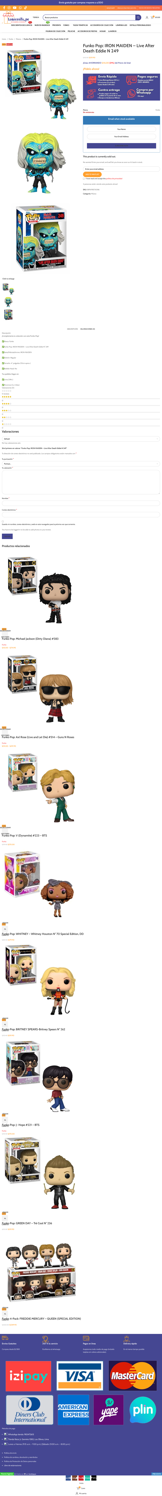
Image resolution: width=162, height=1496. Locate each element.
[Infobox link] (20, 1343)
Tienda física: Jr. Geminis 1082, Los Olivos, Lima (28, 1439)
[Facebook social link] (4, 8)
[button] (5, 1314)
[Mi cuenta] (147, 17)
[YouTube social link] (15, 8)
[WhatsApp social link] (20, 8)
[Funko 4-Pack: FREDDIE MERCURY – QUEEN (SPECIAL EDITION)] (40, 1269)
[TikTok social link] (25, 8)
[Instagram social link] (9, 8)
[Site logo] (15, 17)
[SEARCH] (138, 17)
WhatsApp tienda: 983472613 (21, 1434)
